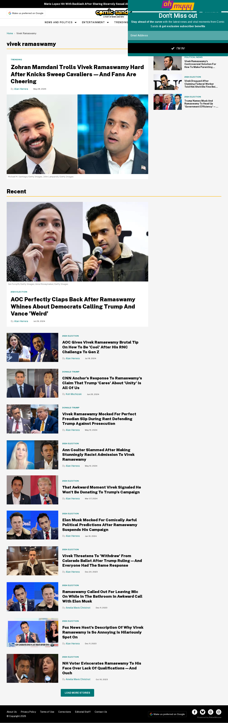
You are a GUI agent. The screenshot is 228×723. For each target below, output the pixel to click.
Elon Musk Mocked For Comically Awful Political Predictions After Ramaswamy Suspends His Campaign (99, 525)
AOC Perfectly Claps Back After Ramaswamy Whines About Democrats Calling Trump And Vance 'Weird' (73, 306)
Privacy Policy (28, 711)
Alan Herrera (21, 89)
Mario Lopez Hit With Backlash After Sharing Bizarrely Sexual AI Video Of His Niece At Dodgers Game (110, 4)
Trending (121, 22)
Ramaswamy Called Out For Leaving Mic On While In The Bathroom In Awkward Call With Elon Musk (102, 596)
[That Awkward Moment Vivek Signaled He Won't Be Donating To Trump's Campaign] (32, 489)
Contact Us (101, 711)
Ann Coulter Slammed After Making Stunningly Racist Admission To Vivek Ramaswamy (98, 455)
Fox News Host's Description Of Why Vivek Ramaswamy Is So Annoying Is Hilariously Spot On (102, 632)
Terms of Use (47, 711)
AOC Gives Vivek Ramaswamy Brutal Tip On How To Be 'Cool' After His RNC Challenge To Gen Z (100, 347)
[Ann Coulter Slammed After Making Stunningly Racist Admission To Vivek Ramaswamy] (32, 454)
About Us (12, 711)
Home (10, 33)
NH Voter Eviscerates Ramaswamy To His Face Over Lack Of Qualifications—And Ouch (101, 668)
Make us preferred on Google (27, 13)
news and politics (59, 22)
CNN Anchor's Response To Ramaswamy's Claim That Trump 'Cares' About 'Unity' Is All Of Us (102, 383)
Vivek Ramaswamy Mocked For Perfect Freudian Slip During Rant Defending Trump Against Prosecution (99, 419)
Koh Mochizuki (74, 394)
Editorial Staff (83, 711)
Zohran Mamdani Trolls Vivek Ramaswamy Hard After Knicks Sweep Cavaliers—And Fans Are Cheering (77, 74)
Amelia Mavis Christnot (78, 607)
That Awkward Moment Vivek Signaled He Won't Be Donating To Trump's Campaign (101, 489)
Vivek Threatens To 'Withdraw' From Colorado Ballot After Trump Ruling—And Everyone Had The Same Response (102, 560)
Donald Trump (70, 372)
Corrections (64, 711)
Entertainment (93, 22)
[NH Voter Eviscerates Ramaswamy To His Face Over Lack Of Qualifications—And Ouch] (32, 668)
